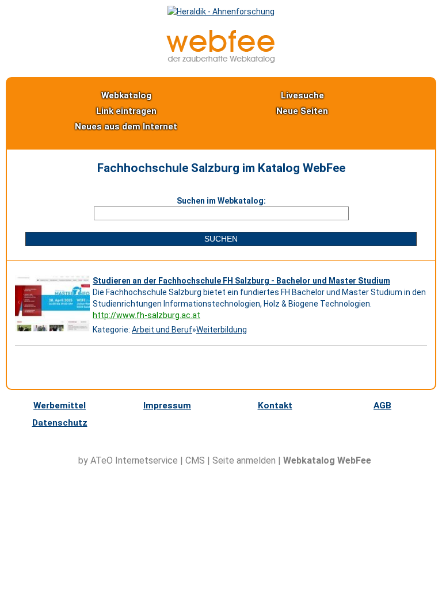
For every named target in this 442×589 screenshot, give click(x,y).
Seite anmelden (244, 460)
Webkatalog (126, 95)
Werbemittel (59, 405)
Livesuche (302, 95)
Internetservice (146, 460)
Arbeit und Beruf (162, 329)
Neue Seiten (302, 111)
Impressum (167, 405)
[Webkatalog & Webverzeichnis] (221, 59)
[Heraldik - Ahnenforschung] (221, 11)
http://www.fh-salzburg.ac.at (146, 315)
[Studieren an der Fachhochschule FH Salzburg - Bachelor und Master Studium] (54, 331)
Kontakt (275, 405)
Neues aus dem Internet (126, 126)
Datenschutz (59, 423)
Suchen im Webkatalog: (221, 200)
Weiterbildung (221, 329)
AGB (382, 405)
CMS (195, 460)
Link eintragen (126, 111)
